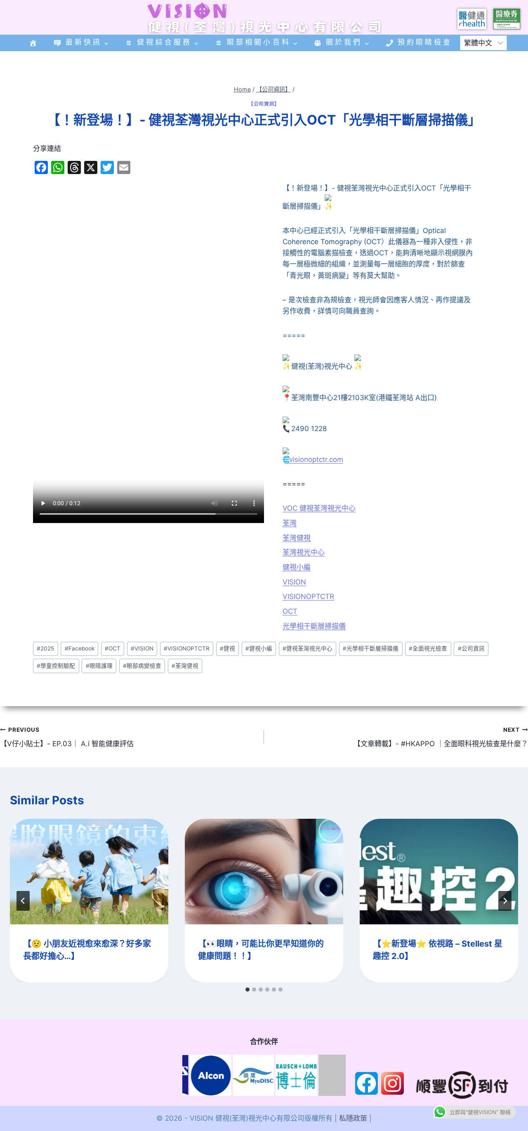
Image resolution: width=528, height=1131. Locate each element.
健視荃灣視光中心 (326, 508)
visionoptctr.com (316, 459)
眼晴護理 (99, 665)
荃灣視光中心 (304, 552)
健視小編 (297, 567)
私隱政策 (353, 1118)
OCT (290, 611)
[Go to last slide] (23, 901)
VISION (294, 582)
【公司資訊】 (264, 104)
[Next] (505, 901)
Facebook (79, 648)
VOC (290, 508)
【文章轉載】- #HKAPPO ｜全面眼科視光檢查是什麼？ (441, 737)
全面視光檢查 (428, 648)
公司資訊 (471, 648)
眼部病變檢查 (142, 665)
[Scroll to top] (477, 1074)
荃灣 (290, 523)
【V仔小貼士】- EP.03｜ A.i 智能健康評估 (67, 737)
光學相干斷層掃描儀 (314, 626)
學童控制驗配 (56, 665)
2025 (45, 648)
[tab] (247, 989)
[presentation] (89, 871)
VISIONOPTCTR (308, 596)
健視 (227, 648)
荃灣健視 (297, 538)
